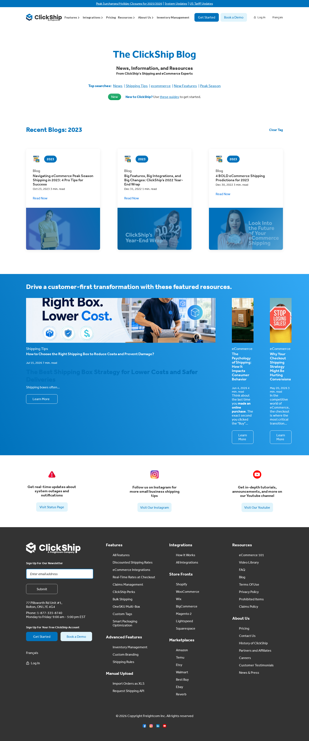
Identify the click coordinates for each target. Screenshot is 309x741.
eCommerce (242, 349)
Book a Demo (233, 17)
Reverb (181, 694)
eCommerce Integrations (131, 570)
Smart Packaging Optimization (125, 623)
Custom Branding (126, 654)
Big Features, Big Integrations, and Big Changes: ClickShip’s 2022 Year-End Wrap (153, 180)
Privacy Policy (249, 592)
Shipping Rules (123, 662)
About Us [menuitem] (144, 17)
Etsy (179, 665)
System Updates (176, 3)
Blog (242, 577)
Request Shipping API (128, 691)
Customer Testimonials (256, 665)
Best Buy (182, 679)
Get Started (206, 17)
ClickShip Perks (124, 592)
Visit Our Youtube (257, 507)
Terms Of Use (249, 584)
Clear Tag (276, 130)
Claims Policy (248, 606)
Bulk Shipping (122, 599)
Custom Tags (122, 614)
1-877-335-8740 (49, 613)
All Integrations (187, 562)
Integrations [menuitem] (91, 17)
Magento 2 (184, 613)
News (118, 86)
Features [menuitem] (71, 17)
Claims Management (128, 584)
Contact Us (247, 636)
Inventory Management (173, 17)
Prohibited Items (251, 599)
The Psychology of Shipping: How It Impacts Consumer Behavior (241, 366)
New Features (185, 86)
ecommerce (161, 86)
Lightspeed (184, 621)
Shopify (181, 584)
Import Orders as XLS (128, 683)
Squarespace (185, 628)
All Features (121, 555)
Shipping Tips (137, 86)
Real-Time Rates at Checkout (134, 577)
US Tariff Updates (201, 3)
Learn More (41, 399)
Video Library (249, 562)
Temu (180, 657)
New (114, 97)
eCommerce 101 (251, 555)
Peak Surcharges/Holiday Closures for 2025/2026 (129, 3)
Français (277, 17)
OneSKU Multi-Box (126, 606)
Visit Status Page (52, 507)
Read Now (40, 198)
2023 (50, 159)
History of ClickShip (253, 643)
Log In (261, 17)
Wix (178, 599)
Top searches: (99, 85)
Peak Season (210, 86)
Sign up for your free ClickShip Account (52, 627)
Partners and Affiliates (255, 650)
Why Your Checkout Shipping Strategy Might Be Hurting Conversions (280, 366)
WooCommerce (187, 591)
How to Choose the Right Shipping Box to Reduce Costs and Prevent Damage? (90, 354)
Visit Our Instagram (154, 507)
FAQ (242, 570)
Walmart (182, 672)
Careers (245, 658)
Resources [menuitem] (125, 17)
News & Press (249, 672)
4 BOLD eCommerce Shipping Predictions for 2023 (240, 178)
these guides (169, 97)
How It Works (185, 555)
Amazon (182, 650)
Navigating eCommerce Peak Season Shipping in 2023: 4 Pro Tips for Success (63, 180)
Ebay (179, 687)
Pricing (111, 17)
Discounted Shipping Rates (133, 562)
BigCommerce (186, 606)
